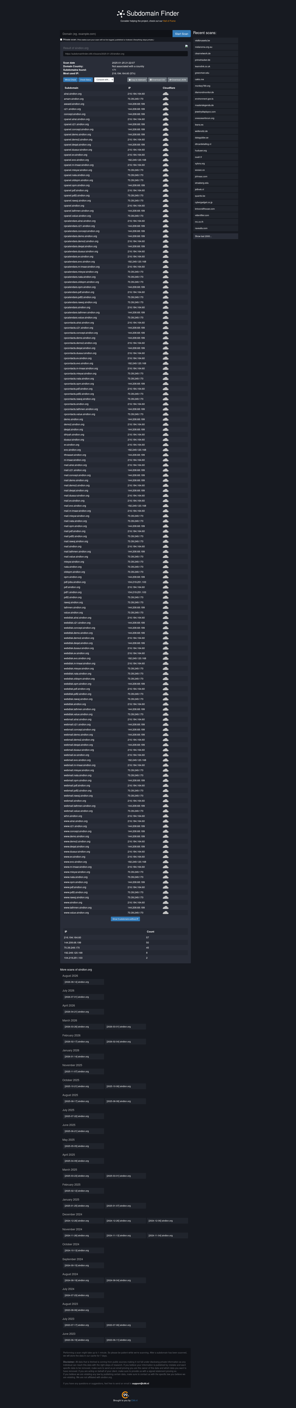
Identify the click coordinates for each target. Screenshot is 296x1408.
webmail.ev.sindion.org (76, 755)
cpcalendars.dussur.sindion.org (81, 251)
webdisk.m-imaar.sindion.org (79, 663)
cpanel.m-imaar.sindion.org (79, 165)
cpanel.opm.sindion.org (77, 185)
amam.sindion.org (74, 98)
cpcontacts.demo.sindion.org (79, 338)
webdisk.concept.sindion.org (79, 627)
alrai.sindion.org (73, 93)
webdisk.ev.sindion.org (76, 653)
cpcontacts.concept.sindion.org (81, 332)
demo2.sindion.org (74, 424)
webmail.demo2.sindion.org (79, 739)
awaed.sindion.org (74, 104)
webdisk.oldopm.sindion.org (79, 678)
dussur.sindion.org (74, 439)
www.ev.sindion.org (74, 856)
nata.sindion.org (73, 566)
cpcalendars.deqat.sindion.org (80, 246)
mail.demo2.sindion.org (77, 485)
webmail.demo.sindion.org (78, 734)
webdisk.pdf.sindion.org (77, 689)
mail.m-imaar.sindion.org (77, 510)
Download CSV (158, 79)
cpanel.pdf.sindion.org (76, 190)
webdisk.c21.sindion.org (77, 622)
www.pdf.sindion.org (75, 887)
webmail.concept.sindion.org (79, 729)
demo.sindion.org (73, 419)
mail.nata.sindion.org (75, 521)
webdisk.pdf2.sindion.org (77, 694)
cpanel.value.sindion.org (77, 215)
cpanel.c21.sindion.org (76, 124)
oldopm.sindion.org (74, 572)
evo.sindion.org (72, 449)
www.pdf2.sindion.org (76, 892)
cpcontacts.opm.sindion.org (79, 383)
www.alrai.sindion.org (76, 821)
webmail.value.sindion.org (78, 811)
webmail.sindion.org (75, 800)
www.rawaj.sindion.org (76, 897)
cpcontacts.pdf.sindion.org (78, 388)
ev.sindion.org (71, 444)
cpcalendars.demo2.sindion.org (81, 241)
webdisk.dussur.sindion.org (79, 648)
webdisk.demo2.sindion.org (79, 638)
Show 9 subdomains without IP (125, 919)
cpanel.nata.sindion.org (77, 175)
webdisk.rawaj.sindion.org (78, 699)
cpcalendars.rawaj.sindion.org (80, 302)
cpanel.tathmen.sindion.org (79, 210)
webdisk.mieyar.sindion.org (79, 668)
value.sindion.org (73, 612)
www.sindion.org (73, 902)
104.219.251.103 (137, 582)
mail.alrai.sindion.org (75, 465)
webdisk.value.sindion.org (78, 714)
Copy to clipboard (138, 79)
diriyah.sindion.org (74, 434)
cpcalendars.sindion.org (77, 307)
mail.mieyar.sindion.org (76, 516)
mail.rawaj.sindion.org (76, 541)
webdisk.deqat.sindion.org (78, 643)
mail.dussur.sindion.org (76, 495)
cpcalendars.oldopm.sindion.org (81, 282)
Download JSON (179, 79)
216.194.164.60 (136, 93)
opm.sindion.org (73, 577)
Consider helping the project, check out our (148, 20)
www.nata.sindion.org (76, 877)
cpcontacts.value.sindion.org (79, 414)
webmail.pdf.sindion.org (77, 785)
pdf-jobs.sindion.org (75, 582)
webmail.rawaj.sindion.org (78, 795)
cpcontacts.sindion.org (76, 404)
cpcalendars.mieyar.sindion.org (81, 271)
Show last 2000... (203, 236)
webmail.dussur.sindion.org (79, 750)
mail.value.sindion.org (76, 556)
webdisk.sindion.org (75, 704)
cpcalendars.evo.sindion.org (79, 261)
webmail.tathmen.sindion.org (79, 805)
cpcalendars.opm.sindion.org (80, 287)
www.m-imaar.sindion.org (78, 867)
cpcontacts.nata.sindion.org (79, 378)
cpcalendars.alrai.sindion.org (80, 221)
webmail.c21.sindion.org (77, 724)
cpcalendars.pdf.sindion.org (79, 292)
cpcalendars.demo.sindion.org (80, 236)
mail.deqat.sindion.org (76, 490)
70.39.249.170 (135, 98)
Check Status (85, 79)
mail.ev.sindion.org (74, 500)
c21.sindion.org (72, 109)
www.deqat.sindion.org (76, 846)
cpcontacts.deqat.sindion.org (79, 348)
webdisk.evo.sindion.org (77, 658)
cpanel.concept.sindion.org (78, 129)
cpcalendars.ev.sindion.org (78, 256)
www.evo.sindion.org (75, 861)
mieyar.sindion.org (74, 561)
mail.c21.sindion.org (75, 470)
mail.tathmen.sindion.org (77, 551)
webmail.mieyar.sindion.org (79, 770)
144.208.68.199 (136, 104)
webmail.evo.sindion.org (77, 760)
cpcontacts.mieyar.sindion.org (80, 373)
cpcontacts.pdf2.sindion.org (79, 394)
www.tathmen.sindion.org (78, 907)
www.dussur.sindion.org (77, 851)
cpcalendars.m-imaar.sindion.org (82, 266)
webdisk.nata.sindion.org (77, 673)
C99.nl (134, 1400)
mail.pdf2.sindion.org (75, 536)
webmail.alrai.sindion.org (77, 719)
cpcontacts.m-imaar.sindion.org (81, 368)
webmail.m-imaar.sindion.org (79, 765)
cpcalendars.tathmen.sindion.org (82, 312)
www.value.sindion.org (76, 912)
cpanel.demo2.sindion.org (78, 139)
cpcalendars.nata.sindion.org (80, 277)
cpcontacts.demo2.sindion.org (80, 343)
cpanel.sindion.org (74, 205)
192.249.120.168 (137, 160)
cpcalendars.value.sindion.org (80, 317)
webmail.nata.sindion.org (77, 775)
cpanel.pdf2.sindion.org (77, 195)
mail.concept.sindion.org (77, 475)
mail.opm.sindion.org (75, 526)
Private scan (108, 39)
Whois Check (70, 79)
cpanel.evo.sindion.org (76, 160)
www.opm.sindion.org (76, 882)
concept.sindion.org (74, 114)
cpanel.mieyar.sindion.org (78, 170)
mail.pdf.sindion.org (74, 531)
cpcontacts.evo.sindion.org (78, 363)
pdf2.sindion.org (73, 597)
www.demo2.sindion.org (77, 841)
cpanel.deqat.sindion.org (77, 144)
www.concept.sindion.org (77, 831)
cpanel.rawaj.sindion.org (77, 200)
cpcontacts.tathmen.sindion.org (81, 409)
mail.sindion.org (72, 546)
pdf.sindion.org (72, 587)
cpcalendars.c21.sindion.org (79, 226)
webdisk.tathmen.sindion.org (79, 709)
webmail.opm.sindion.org (77, 780)
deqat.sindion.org (73, 429)
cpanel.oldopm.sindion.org (78, 180)
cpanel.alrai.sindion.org (77, 119)
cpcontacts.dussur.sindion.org (80, 353)
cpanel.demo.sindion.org (77, 134)
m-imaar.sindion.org (75, 460)
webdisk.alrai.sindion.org (77, 617)
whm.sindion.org (73, 816)
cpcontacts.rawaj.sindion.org (79, 399)
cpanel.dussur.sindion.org (78, 149)
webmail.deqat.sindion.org (78, 744)
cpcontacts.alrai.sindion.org (79, 322)
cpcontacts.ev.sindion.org (78, 358)
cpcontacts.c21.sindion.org (78, 327)
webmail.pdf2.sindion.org (77, 790)
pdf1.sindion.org (73, 592)
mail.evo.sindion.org (75, 505)
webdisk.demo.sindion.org (78, 633)
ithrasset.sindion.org (75, 455)
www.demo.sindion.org (76, 836)
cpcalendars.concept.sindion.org (81, 231)
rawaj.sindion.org (73, 602)
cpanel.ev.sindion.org (75, 154)
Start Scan (181, 34)
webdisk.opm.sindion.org (77, 683)
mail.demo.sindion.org (76, 480)
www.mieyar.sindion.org (77, 872)
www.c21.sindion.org (75, 826)
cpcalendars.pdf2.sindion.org (80, 297)
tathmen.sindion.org (75, 607)
